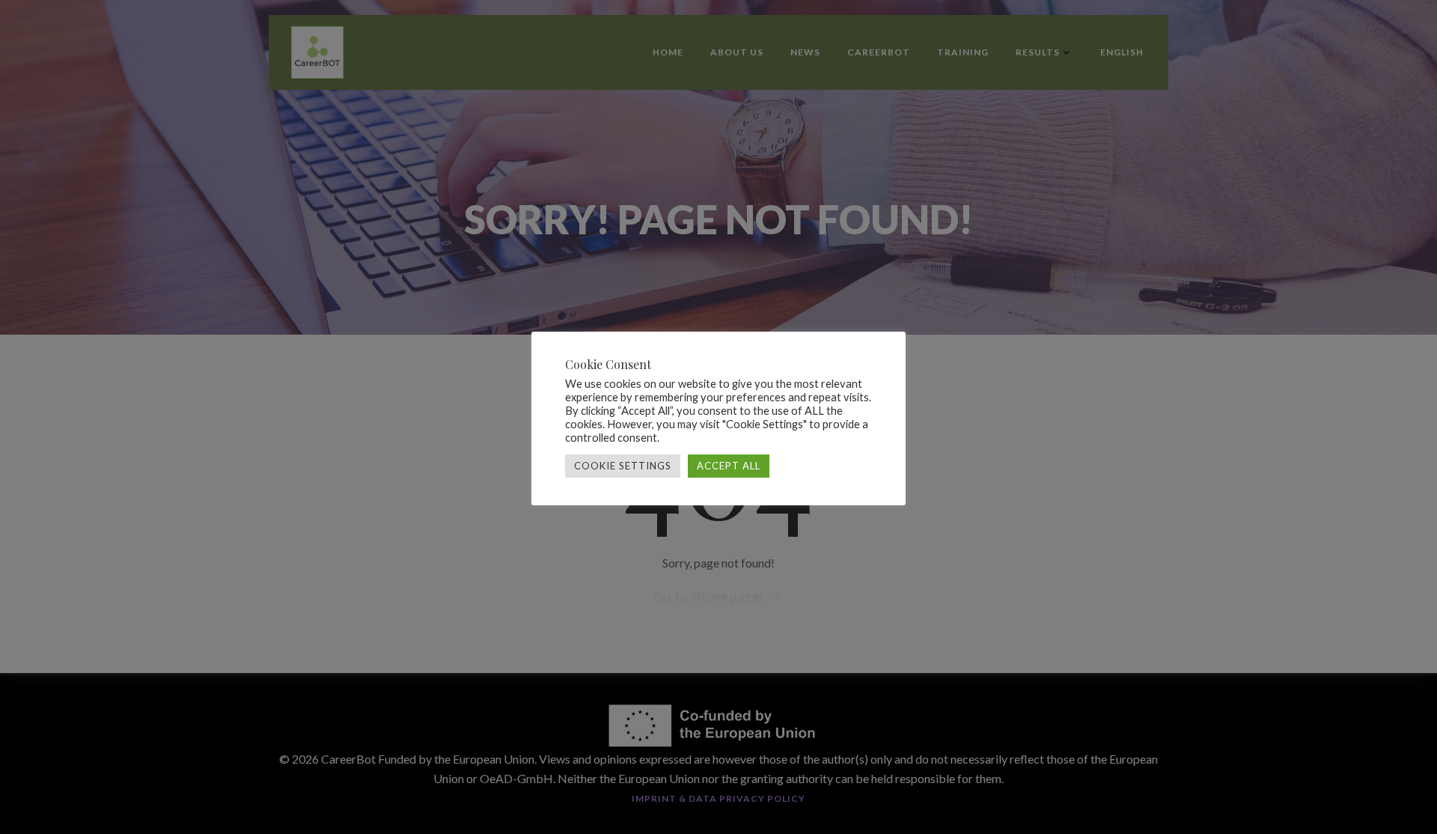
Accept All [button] (728, 466)
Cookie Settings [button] (622, 466)
